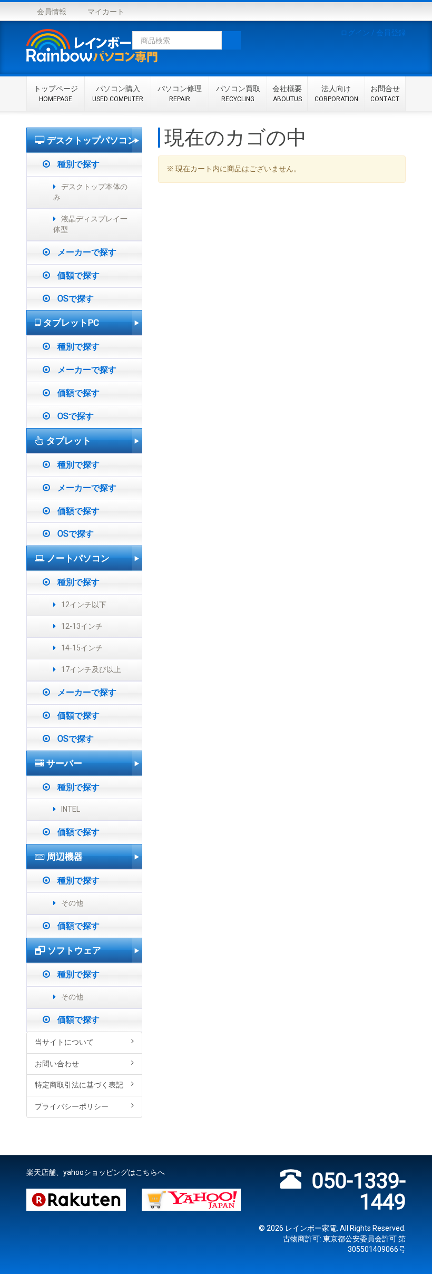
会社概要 (287, 93)
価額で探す (77, 275)
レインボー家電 (311, 1228)
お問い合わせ (57, 1063)
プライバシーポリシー (72, 1106)
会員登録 (391, 32)
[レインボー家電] (92, 47)
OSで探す (74, 299)
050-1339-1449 (359, 1191)
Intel (70, 809)
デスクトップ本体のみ (90, 191)
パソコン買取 (238, 93)
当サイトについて (64, 1042)
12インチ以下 (83, 604)
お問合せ (385, 93)
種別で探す (77, 164)
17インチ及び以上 (91, 669)
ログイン (355, 32)
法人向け (336, 93)
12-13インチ (82, 626)
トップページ (56, 93)
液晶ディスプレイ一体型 (90, 224)
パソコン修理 (180, 93)
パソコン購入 (117, 93)
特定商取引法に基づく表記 (79, 1085)
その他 (72, 903)
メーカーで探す (85, 252)
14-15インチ (82, 648)
